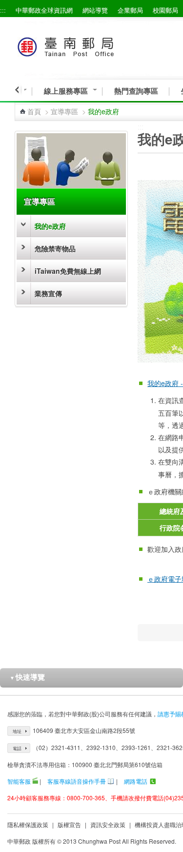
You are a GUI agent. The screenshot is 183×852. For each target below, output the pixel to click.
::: (3, 10)
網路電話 (135, 781)
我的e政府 (50, 226)
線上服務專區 (66, 91)
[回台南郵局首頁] (83, 45)
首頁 (34, 111)
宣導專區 (64, 111)
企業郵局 (130, 10)
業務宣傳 (48, 293)
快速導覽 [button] (27, 676)
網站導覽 (95, 10)
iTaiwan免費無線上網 (68, 271)
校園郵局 (165, 10)
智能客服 (19, 781)
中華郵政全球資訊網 (44, 10)
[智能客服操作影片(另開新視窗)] (35, 781)
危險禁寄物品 (55, 248)
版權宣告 (69, 824)
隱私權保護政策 (27, 824)
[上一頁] (18, 90)
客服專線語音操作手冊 (76, 781)
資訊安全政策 (107, 824)
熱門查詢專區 (136, 91)
